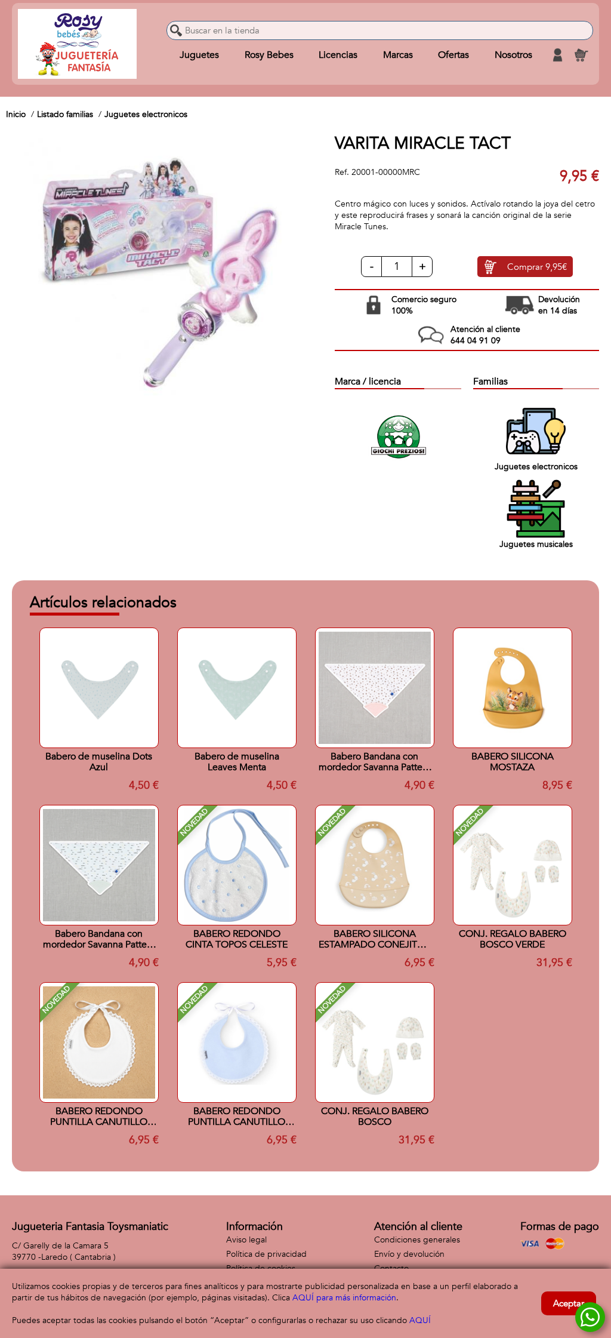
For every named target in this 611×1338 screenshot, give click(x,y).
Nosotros (513, 54)
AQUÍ (420, 1320)
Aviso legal (246, 1239)
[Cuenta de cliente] (557, 55)
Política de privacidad (266, 1254)
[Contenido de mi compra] (581, 55)
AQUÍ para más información (344, 1297)
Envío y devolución (409, 1254)
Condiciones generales (417, 1239)
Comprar (537, 267)
